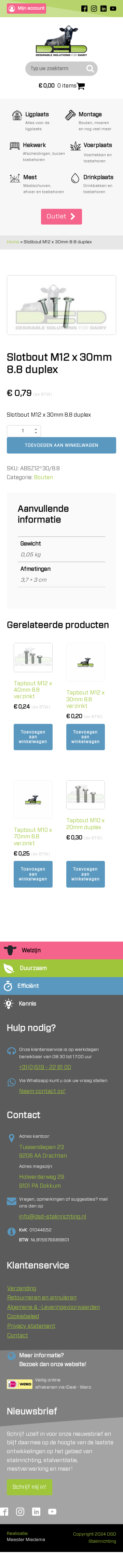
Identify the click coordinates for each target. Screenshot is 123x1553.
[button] (61, 217)
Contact (17, 1335)
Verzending (21, 1288)
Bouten (43, 477)
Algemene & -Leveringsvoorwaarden (53, 1307)
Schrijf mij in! (29, 1487)
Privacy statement (31, 1326)
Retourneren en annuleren (42, 1297)
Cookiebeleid (23, 1316)
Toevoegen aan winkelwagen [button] (33, 737)
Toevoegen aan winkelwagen (61, 445)
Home (13, 242)
